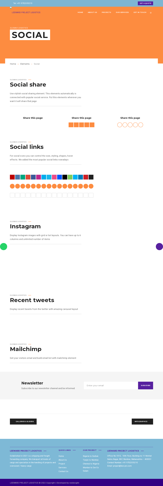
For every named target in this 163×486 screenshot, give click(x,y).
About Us (63, 460)
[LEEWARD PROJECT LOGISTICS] (34, 12)
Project (62, 464)
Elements (25, 64)
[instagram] (133, 3)
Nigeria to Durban (90, 456)
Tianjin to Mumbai (91, 460)
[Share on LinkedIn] (38, 124)
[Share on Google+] (43, 124)
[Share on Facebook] (22, 124)
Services (62, 467)
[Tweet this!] (27, 124)
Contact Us (63, 471)
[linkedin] (128, 3)
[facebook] (124, 3)
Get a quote (145, 3)
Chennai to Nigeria (91, 464)
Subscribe (145, 385)
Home (13, 64)
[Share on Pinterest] (32, 124)
